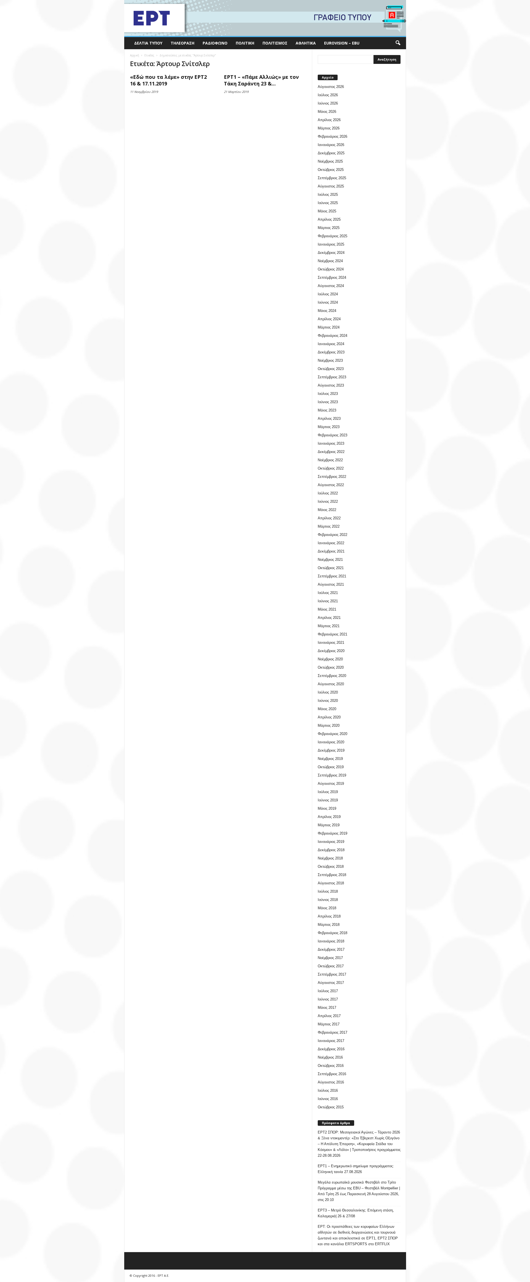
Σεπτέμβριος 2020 (332, 676)
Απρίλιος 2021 (329, 618)
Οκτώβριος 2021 (331, 568)
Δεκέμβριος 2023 (331, 352)
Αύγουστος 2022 (331, 485)
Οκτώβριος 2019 (331, 767)
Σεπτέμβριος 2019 (332, 775)
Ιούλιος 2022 (328, 493)
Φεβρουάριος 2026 (332, 136)
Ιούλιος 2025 (328, 194)
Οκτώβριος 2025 (331, 170)
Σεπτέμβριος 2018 (332, 875)
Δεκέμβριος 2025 (331, 153)
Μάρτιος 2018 (329, 925)
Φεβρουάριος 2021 (332, 634)
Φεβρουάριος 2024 (332, 335)
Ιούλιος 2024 (328, 294)
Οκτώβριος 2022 (331, 468)
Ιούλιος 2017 (328, 991)
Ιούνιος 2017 (328, 999)
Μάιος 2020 (327, 709)
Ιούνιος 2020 (328, 701)
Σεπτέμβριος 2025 (332, 178)
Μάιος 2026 (327, 112)
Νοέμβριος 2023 (330, 360)
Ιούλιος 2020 (328, 692)
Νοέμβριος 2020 (330, 659)
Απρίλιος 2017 (329, 1016)
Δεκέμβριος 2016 (331, 1049)
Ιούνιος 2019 (328, 800)
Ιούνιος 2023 (328, 402)
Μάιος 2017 (327, 1007)
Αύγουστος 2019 (331, 783)
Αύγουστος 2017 (331, 983)
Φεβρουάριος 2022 (332, 535)
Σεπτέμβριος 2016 (332, 1074)
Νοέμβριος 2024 (330, 261)
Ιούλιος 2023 (328, 394)
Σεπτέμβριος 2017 (332, 974)
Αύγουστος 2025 (331, 186)
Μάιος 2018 (327, 908)
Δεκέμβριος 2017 (331, 949)
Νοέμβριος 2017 (330, 958)
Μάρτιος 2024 (329, 327)
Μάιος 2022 (327, 510)
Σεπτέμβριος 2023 (332, 377)
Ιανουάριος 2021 (331, 642)
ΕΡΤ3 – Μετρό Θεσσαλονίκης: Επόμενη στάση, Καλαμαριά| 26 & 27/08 (356, 1213)
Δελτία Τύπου (148, 43)
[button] (398, 43)
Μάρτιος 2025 (329, 228)
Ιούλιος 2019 (328, 792)
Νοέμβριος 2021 (330, 559)
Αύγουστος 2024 (331, 286)
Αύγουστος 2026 (331, 87)
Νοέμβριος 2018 (330, 858)
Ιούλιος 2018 (328, 891)
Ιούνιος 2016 (328, 1099)
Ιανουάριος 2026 (331, 145)
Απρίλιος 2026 (329, 120)
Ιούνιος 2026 (328, 103)
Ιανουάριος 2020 (331, 742)
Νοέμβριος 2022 (330, 460)
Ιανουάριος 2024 (331, 344)
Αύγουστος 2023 (331, 385)
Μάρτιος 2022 (329, 526)
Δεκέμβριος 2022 (331, 452)
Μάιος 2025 (327, 211)
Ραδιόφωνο (215, 43)
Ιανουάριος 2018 (331, 941)
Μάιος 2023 (327, 410)
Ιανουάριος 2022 (331, 543)
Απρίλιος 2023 (329, 418)
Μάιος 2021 (327, 609)
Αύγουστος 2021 (331, 584)
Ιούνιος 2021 (328, 601)
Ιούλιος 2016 (328, 1090)
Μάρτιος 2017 (329, 1024)
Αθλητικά (306, 43)
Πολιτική (245, 43)
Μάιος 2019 (327, 808)
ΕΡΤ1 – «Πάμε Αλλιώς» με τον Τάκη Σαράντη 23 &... (261, 80)
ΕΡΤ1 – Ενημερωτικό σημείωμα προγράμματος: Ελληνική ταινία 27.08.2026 (356, 1169)
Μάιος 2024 (327, 311)
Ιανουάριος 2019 (331, 842)
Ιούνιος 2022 (328, 501)
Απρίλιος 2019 (329, 817)
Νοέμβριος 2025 (330, 161)
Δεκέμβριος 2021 (331, 551)
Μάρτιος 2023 (329, 427)
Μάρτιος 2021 (329, 626)
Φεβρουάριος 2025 (332, 236)
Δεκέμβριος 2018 (331, 850)
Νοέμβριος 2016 (330, 1057)
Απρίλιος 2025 (329, 219)
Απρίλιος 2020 (329, 717)
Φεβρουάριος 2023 (332, 435)
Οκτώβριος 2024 (331, 269)
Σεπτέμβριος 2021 (332, 576)
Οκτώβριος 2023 (331, 369)
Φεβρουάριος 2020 (332, 734)
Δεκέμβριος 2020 (331, 651)
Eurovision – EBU (341, 43)
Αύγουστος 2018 (331, 883)
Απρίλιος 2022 (329, 518)
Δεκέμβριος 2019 (331, 750)
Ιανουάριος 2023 (331, 443)
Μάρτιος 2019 (329, 825)
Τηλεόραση (182, 43)
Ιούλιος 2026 (328, 95)
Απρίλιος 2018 (329, 916)
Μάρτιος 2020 (329, 725)
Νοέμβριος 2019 (330, 759)
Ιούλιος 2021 (328, 593)
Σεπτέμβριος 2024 (332, 277)
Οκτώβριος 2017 (331, 966)
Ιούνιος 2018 (328, 900)
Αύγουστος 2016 (331, 1082)
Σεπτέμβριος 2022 (332, 477)
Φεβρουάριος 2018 (332, 933)
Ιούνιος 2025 (328, 203)
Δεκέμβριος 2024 (331, 253)
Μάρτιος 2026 (329, 128)
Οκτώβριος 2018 (331, 866)
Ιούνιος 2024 (328, 302)
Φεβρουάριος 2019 (332, 833)
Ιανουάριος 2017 (331, 1041)
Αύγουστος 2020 (331, 684)
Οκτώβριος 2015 (331, 1107)
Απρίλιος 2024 (329, 319)
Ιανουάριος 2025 (331, 244)
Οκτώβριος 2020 (331, 667)
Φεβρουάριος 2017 (332, 1032)
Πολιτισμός (275, 43)
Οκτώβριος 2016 (331, 1066)
